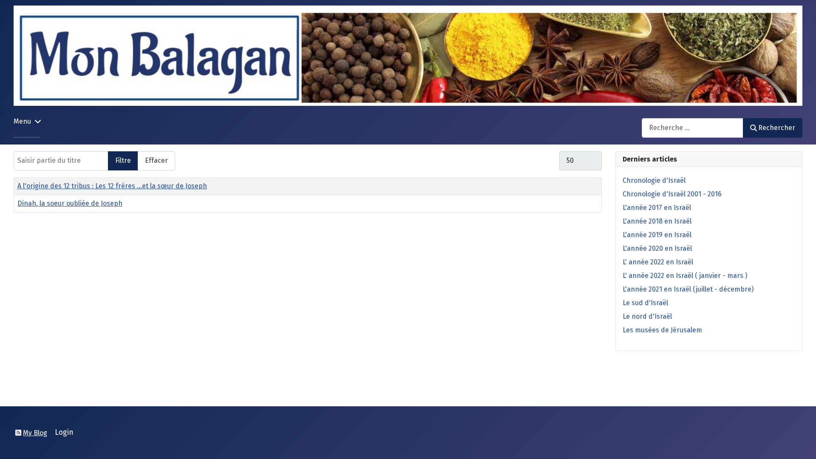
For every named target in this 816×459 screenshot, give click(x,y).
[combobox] (692, 127)
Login (64, 432)
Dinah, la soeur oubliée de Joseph (69, 203)
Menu (22, 121)
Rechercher (776, 128)
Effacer (156, 160)
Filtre (123, 160)
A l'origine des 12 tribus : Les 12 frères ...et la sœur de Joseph (112, 186)
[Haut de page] (801, 443)
